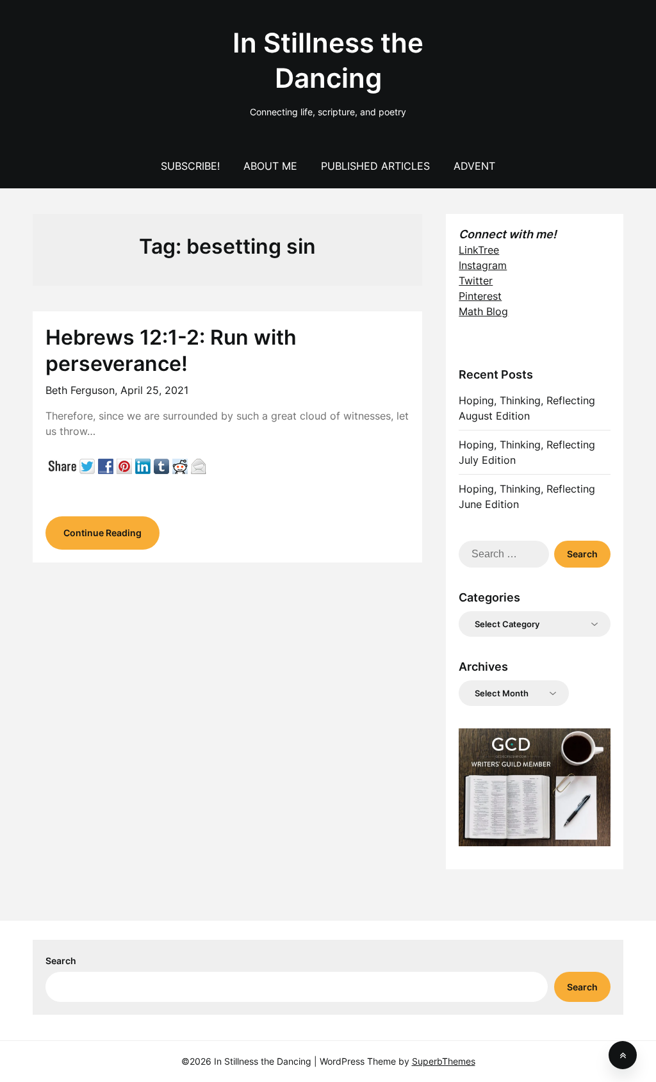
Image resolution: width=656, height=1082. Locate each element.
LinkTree (479, 249)
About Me (270, 166)
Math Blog (483, 311)
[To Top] (623, 1055)
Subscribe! (190, 166)
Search (60, 960)
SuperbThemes (443, 1061)
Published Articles (375, 166)
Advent (474, 166)
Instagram (483, 265)
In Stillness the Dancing (328, 60)
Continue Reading (102, 532)
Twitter (476, 280)
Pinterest (480, 296)
